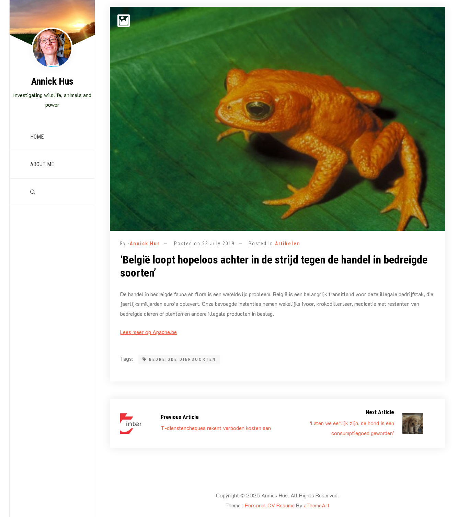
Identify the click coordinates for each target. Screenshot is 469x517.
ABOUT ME (42, 164)
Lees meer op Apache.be (148, 331)
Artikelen (287, 243)
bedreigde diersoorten (182, 359)
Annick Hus (52, 81)
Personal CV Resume (270, 505)
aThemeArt (317, 505)
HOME (37, 136)
